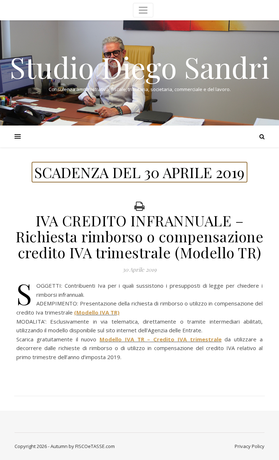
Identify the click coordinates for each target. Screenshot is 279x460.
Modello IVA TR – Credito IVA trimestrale (161, 339)
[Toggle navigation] (143, 10)
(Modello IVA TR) (97, 312)
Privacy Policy (249, 446)
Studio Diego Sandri (140, 66)
